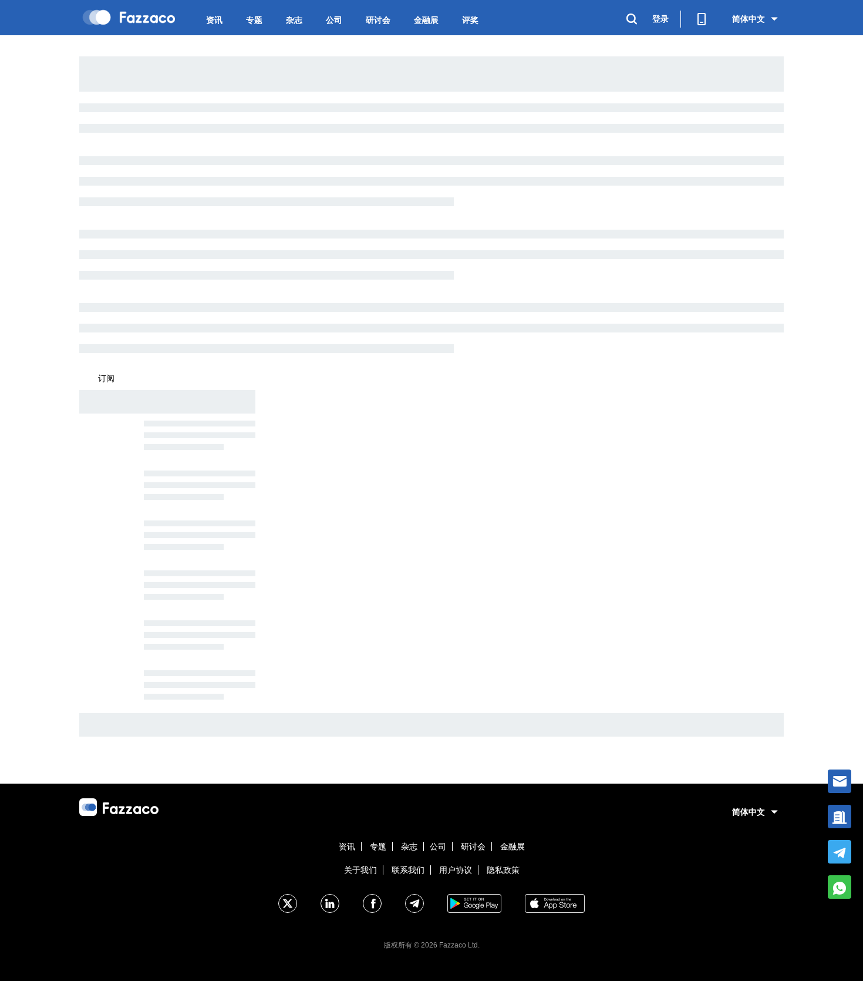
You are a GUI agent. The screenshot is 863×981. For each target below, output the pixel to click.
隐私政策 (503, 870)
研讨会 (378, 20)
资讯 (214, 20)
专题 (254, 20)
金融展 (426, 20)
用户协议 (455, 870)
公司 (334, 20)
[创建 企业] (839, 816)
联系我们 (408, 870)
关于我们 (360, 870)
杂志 (294, 20)
